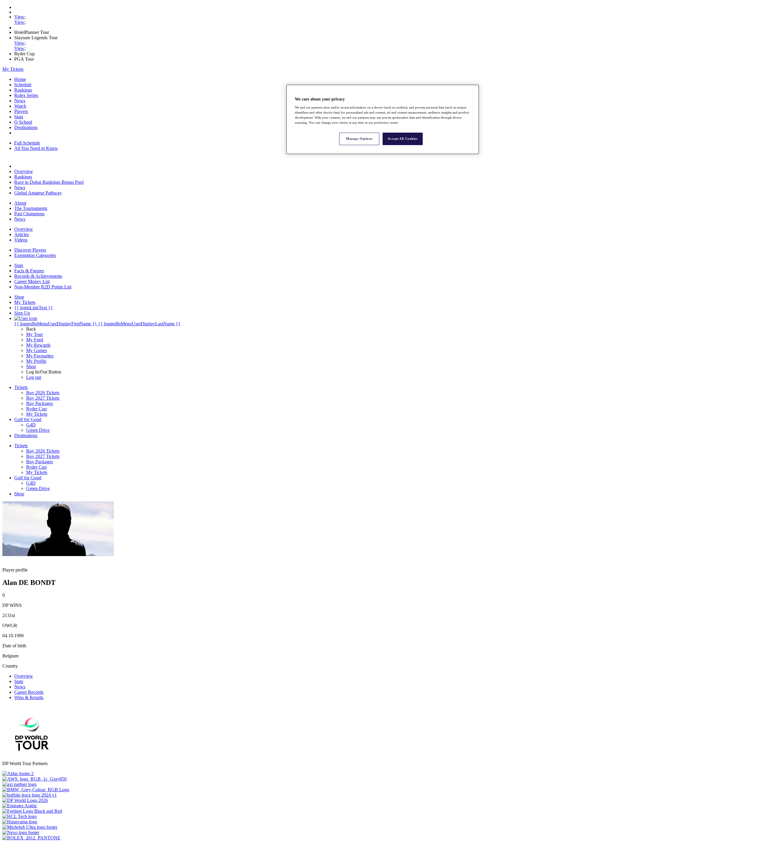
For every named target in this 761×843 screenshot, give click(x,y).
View (19, 16)
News (19, 100)
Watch (20, 106)
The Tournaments (30, 208)
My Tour (34, 334)
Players (21, 111)
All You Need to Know (36, 148)
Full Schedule (27, 142)
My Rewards (38, 345)
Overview (23, 171)
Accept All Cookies (402, 138)
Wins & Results (28, 697)
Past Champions (29, 213)
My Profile (36, 361)
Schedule (23, 84)
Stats (18, 116)
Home (20, 79)
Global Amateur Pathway (38, 192)
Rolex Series (26, 95)
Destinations (25, 127)
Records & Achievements (38, 276)
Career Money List (32, 281)
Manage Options (359, 138)
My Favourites (40, 355)
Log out (33, 377)
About (20, 202)
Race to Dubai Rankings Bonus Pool (49, 182)
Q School (23, 122)
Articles (21, 234)
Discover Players (30, 249)
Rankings (23, 89)
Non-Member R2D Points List (42, 286)
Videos (20, 239)
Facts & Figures (29, 270)
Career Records (28, 692)
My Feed (34, 339)
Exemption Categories (35, 255)
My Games (36, 350)
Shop (31, 366)
